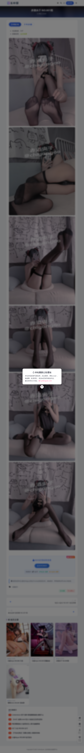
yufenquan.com (46, 381)
